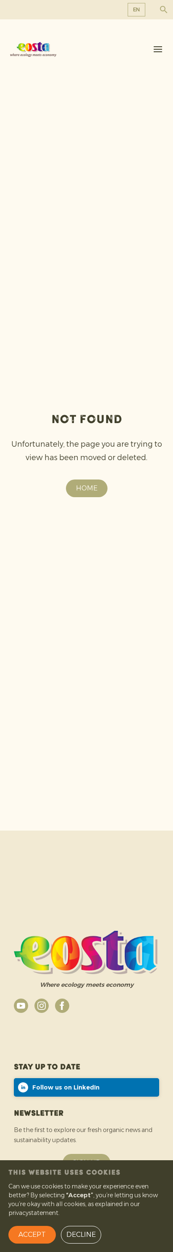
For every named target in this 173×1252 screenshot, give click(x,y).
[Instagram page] (41, 1006)
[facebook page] (62, 1006)
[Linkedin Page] (86, 1087)
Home (86, 488)
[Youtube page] (21, 1006)
